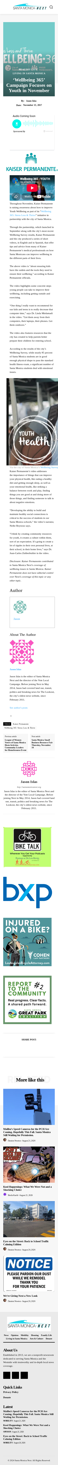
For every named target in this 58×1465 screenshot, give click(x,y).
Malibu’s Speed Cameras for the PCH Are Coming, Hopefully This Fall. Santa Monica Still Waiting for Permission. (27, 1132)
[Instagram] (15, 1375)
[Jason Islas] (29, 769)
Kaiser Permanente (21, 724)
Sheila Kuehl (13, 1195)
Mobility (8, 1421)
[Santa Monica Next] (30, 6)
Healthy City (28, 70)
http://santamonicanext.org (29, 787)
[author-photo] (5, 1140)
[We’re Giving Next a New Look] (29, 1274)
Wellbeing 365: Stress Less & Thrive (19, 728)
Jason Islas (31, 101)
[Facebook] (18, 1047)
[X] (25, 1047)
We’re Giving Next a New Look (20, 1295)
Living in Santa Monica (29, 73)
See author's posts (19, 707)
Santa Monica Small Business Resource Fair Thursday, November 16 (42, 744)
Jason (17, 618)
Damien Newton (14, 1140)
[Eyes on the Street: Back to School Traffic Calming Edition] (29, 1219)
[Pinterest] (32, 1047)
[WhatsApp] (40, 1047)
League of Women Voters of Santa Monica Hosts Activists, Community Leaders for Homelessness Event (15, 745)
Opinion (7, 1432)
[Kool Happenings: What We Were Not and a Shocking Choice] (29, 1165)
